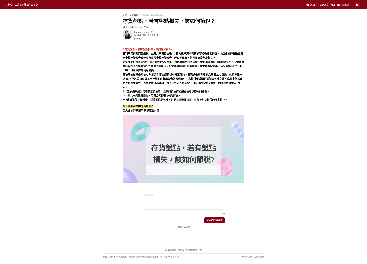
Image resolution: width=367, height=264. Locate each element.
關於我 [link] (345, 4)
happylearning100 (143, 32)
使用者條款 (247, 257)
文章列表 (134, 15)
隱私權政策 (259, 257)
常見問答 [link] (335, 4)
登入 (358, 4)
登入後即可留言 (214, 220)
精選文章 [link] (324, 4)
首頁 (125, 15)
